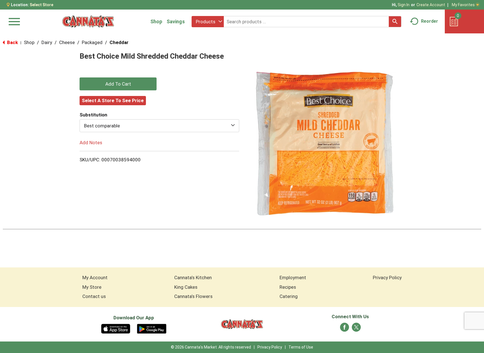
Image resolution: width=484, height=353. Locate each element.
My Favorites (463, 5)
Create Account (430, 5)
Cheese (67, 42)
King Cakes (185, 287)
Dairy (46, 42)
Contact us (94, 296)
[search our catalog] (395, 21)
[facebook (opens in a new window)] (344, 329)
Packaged (92, 42)
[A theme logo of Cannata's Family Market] (88, 21)
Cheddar (119, 42)
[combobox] (208, 21)
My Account (95, 277)
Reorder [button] (429, 21)
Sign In (403, 5)
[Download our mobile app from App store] (116, 328)
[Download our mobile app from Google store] (151, 328)
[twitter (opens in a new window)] (356, 329)
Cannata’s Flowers (193, 296)
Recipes (288, 287)
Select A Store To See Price (113, 100)
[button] (118, 83)
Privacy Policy (387, 277)
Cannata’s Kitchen (193, 277)
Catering (289, 296)
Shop (156, 21)
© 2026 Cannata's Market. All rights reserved (211, 347)
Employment (293, 277)
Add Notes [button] (91, 142)
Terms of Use (300, 347)
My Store (91, 287)
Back (12, 42)
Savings (176, 21)
